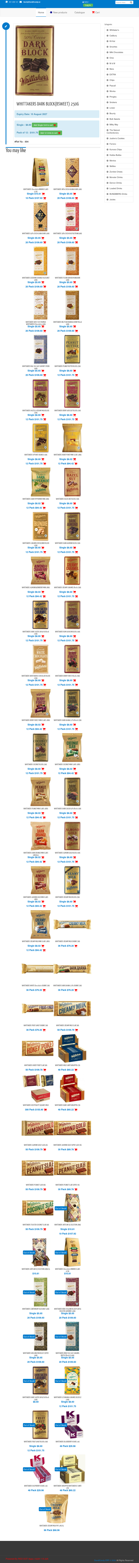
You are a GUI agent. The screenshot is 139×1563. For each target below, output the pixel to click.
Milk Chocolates (116, 52)
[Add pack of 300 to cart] (45, 1109)
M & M (112, 63)
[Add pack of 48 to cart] (75, 1069)
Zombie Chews (115, 171)
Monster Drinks (116, 177)
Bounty (112, 113)
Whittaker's (114, 30)
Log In (88, 5)
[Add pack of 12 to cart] (76, 375)
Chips (111, 80)
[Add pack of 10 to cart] (44, 198)
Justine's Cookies (116, 138)
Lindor (112, 107)
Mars (111, 69)
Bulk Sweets (114, 119)
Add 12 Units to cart (49, 133)
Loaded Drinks (115, 188)
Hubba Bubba (115, 155)
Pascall (112, 85)
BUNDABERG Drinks (118, 194)
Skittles (112, 166)
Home (41, 12)
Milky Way (113, 124)
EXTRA (112, 74)
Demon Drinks (115, 182)
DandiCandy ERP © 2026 (105, 1560)
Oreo (111, 57)
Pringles (112, 96)
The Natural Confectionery (113, 131)
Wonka (112, 91)
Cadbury (113, 35)
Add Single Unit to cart (43, 125)
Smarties (113, 46)
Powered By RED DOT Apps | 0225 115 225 (27, 1558)
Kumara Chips (115, 149)
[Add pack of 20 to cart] (76, 198)
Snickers (113, 102)
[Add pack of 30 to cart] (75, 1149)
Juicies (112, 199)
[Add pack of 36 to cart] (75, 945)
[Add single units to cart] (43, 193)
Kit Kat (112, 41)
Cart (97, 12)
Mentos (112, 160)
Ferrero (112, 143)
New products (60, 12)
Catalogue (80, 12)
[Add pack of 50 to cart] (76, 1029)
